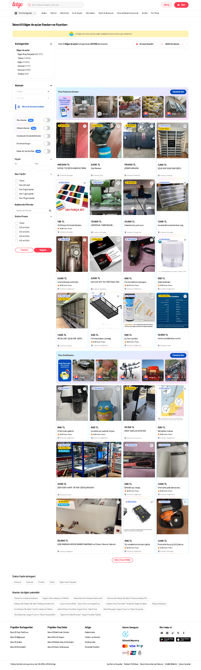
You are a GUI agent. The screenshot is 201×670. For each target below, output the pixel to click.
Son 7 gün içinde (26, 194)
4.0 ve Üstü (24, 236)
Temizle (24, 250)
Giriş (166, 5)
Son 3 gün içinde (26, 189)
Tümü (21, 181)
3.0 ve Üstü (24, 227)
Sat (183, 5)
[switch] (46, 120)
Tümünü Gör (178, 92)
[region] (122, 107)
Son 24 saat (24, 185)
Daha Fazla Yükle (122, 560)
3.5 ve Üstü (24, 232)
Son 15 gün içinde (26, 198)
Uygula (43, 250)
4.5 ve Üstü (24, 240)
